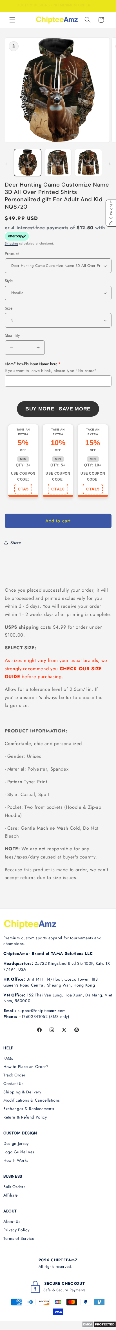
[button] (12, 20)
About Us (11, 1221)
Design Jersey (16, 1143)
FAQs (8, 1058)
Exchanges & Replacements (28, 1108)
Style (9, 281)
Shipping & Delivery (22, 1092)
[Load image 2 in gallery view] (58, 162)
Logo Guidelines (18, 1152)
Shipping (11, 243)
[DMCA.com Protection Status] (99, 1326)
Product (12, 253)
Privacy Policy (16, 1230)
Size (9, 308)
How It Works (15, 1160)
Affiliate (10, 1195)
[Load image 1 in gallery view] (27, 162)
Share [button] (15, 543)
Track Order (14, 1075)
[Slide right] (110, 164)
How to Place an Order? (26, 1066)
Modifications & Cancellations (31, 1100)
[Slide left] (6, 164)
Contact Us (13, 1083)
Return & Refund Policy (25, 1117)
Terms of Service (18, 1238)
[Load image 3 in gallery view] (88, 162)
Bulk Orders (14, 1187)
